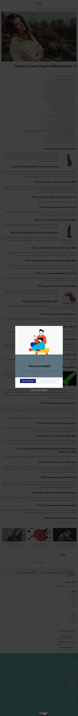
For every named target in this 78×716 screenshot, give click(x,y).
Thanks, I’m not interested (39, 390)
